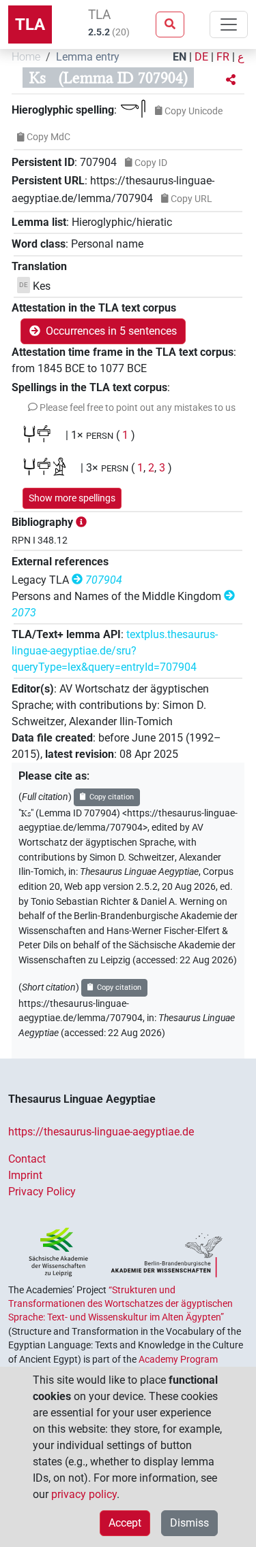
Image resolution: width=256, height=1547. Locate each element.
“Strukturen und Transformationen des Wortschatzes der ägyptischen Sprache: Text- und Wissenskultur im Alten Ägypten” (120, 1303)
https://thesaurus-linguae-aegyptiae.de (101, 1131)
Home (26, 56)
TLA (30, 24)
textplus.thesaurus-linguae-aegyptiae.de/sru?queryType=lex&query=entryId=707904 (115, 650)
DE (201, 56)
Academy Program (178, 1359)
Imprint (25, 1175)
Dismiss (189, 1522)
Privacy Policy (42, 1191)
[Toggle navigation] (229, 24)
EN (179, 56)
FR (222, 56)
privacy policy (84, 1494)
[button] (230, 80)
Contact (27, 1158)
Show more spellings (72, 498)
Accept (125, 1522)
